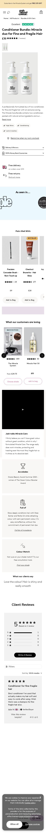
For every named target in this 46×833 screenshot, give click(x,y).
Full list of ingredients (23, 530)
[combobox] (32, 673)
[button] (23, 148)
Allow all (14, 824)
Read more (6, 119)
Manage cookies (32, 824)
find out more (14, 177)
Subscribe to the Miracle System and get (23, 3)
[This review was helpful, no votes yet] (31, 717)
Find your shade (23, 565)
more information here (28, 816)
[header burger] (4, 12)
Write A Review (25, 655)
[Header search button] (8, 12)
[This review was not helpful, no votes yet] (35, 717)
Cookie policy (30, 803)
